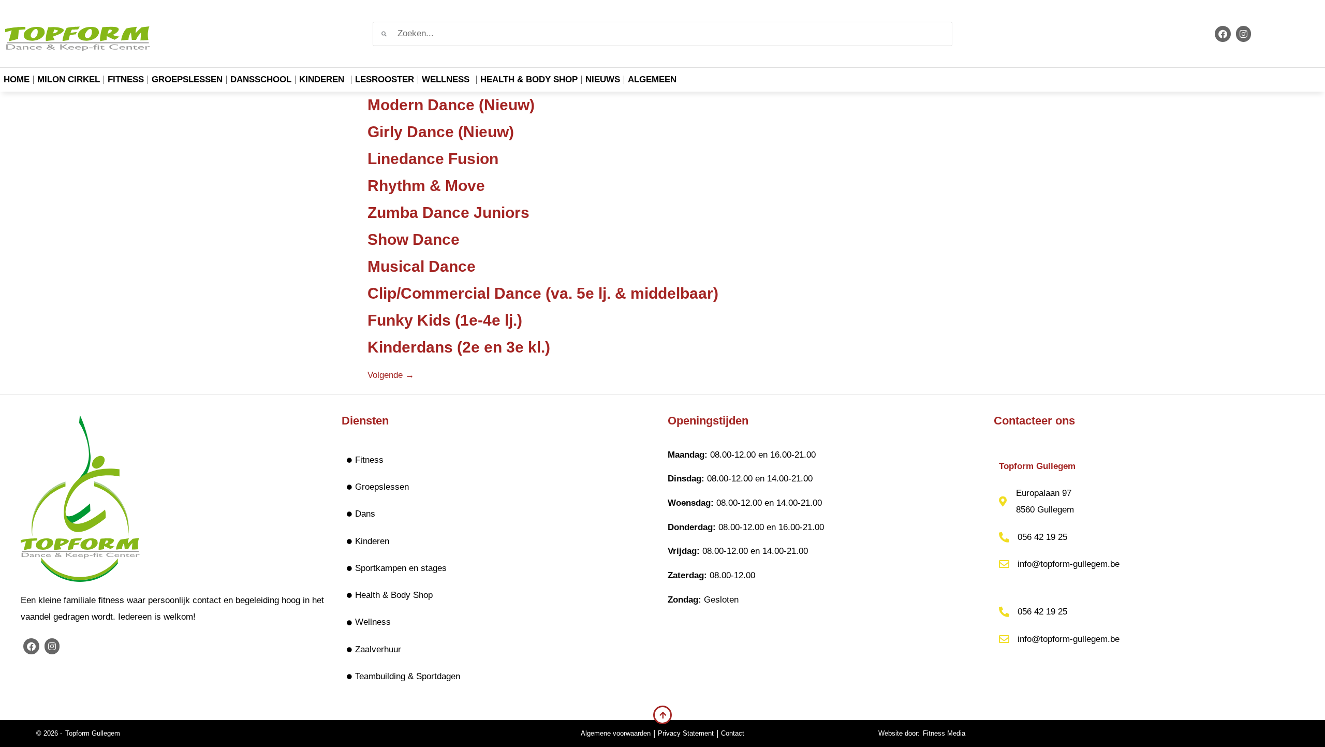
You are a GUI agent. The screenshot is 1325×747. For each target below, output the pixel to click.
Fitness (126, 79)
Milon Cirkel (68, 79)
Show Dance (413, 239)
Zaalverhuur (378, 649)
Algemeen (652, 79)
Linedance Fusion (432, 158)
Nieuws (602, 79)
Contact (732, 733)
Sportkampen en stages (401, 568)
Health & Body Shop (529, 79)
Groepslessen (187, 79)
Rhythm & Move (426, 185)
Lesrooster (384, 79)
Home (17, 79)
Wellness (445, 79)
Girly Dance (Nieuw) (440, 131)
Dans (365, 514)
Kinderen (321, 79)
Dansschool (260, 79)
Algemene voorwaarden (616, 733)
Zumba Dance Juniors (448, 212)
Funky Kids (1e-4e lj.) (444, 320)
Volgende (390, 375)
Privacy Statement (686, 733)
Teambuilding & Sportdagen (407, 676)
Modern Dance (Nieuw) (451, 104)
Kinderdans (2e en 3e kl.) (458, 347)
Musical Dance (421, 266)
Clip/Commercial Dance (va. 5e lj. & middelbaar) (542, 293)
